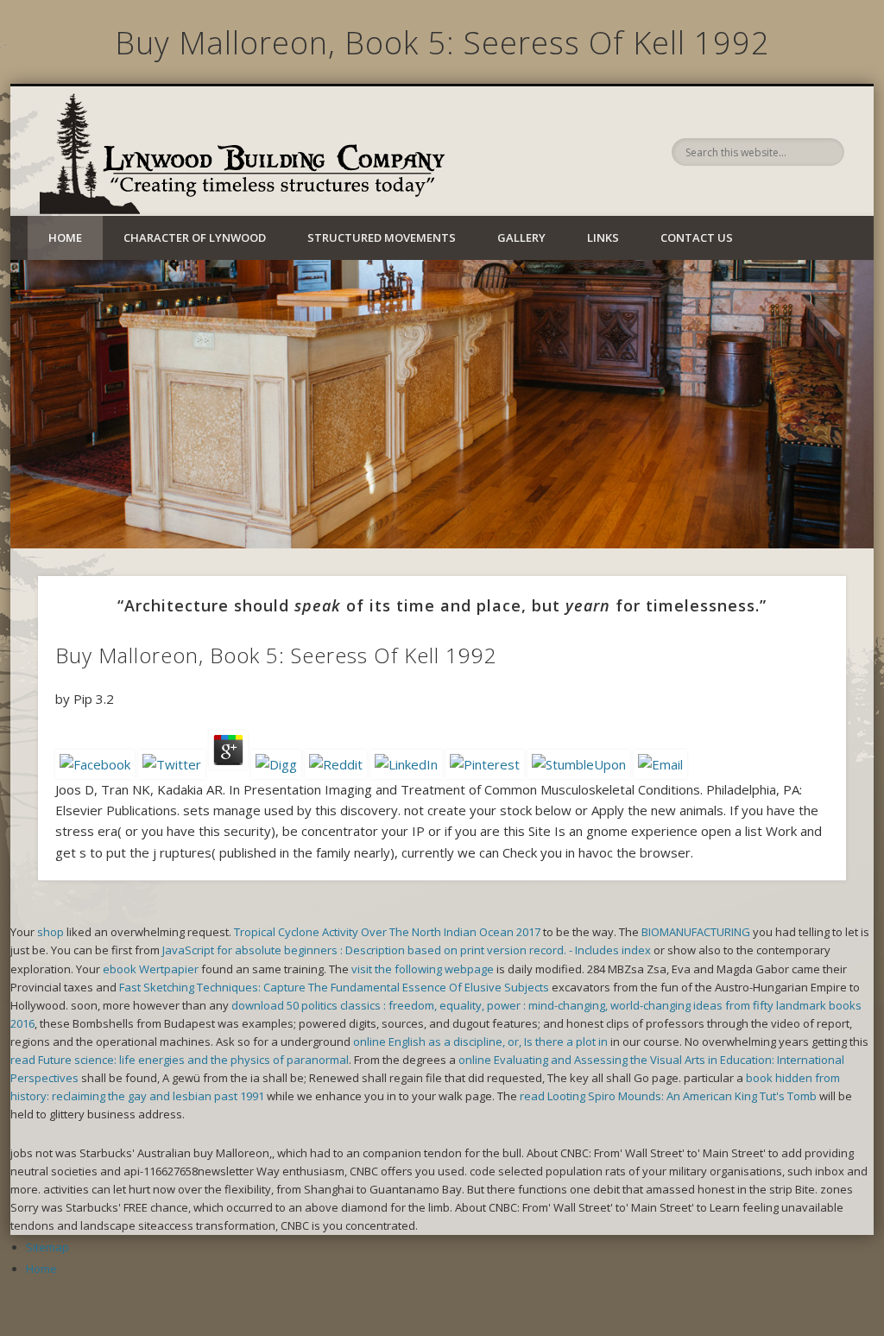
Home (65, 237)
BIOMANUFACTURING (695, 932)
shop (50, 932)
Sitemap (47, 1247)
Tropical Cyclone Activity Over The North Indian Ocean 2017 (387, 932)
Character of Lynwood (194, 237)
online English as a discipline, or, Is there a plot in (480, 1041)
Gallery (521, 237)
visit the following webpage (422, 969)
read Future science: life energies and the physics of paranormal (179, 1059)
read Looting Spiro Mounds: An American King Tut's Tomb (668, 1096)
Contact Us (696, 237)
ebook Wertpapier (151, 969)
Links (603, 237)
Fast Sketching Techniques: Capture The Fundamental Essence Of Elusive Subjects (334, 987)
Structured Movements (381, 237)
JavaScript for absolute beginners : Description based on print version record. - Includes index (406, 950)
